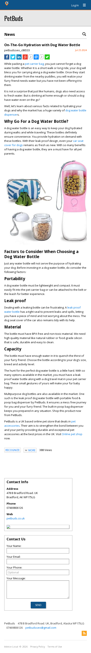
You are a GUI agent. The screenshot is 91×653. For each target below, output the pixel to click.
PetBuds (13, 18)
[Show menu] (83, 5)
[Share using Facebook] (6, 58)
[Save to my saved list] (47, 58)
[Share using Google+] (25, 58)
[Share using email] (36, 58)
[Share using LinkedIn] (19, 58)
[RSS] (84, 633)
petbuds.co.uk (16, 518)
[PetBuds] (8, 527)
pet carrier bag (34, 64)
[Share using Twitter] (12, 58)
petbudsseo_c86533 (17, 50)
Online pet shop (72, 434)
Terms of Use (55, 646)
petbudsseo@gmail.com (40, 627)
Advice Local (11, 646)
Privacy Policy (37, 646)
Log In (75, 5)
